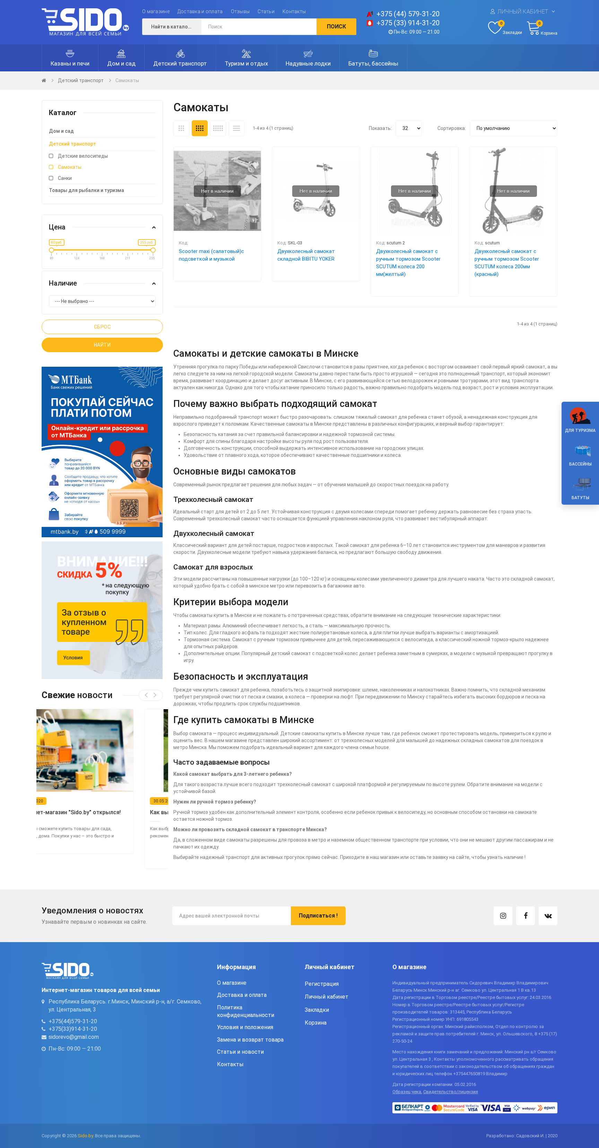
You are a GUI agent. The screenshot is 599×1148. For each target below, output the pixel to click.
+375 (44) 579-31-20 (408, 14)
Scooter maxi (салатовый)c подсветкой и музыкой (211, 255)
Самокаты (127, 80)
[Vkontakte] (548, 915)
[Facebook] (525, 915)
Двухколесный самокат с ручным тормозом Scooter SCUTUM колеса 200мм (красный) (507, 262)
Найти (102, 345)
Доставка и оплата (200, 11)
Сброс (102, 327)
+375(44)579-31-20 (73, 1021)
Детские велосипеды (83, 156)
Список (236, 128)
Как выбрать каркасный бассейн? (92, 812)
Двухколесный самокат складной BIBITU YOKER (306, 255)
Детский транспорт (81, 80)
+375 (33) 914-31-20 (408, 23)
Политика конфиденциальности (245, 1011)
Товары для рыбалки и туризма (86, 190)
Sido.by (85, 1135)
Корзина (316, 1022)
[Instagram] (503, 915)
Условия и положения (245, 1027)
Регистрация (322, 984)
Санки (65, 178)
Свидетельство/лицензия (450, 1091)
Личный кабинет (522, 11)
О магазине (156, 11)
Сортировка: (451, 128)
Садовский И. (530, 1135)
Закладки (317, 1010)
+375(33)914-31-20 (73, 1029)
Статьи (266, 11)
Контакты (294, 11)
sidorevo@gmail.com (74, 1037)
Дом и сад (61, 131)
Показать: (380, 128)
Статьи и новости (240, 1052)
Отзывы (240, 11)
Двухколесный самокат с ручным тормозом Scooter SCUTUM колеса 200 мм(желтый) (408, 262)
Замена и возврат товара (250, 1039)
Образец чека (406, 1091)
